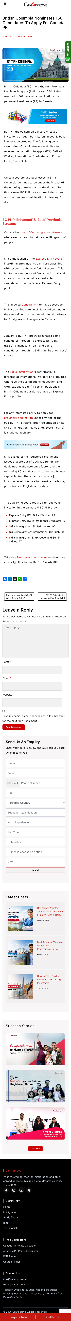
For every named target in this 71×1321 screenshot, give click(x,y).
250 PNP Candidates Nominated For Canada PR (52, 596)
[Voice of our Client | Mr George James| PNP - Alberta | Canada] (35, 1123)
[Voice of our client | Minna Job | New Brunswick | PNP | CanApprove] (35, 1086)
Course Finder (11, 1261)
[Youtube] (21, 1190)
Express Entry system (50, 258)
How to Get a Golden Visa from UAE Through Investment (49, 979)
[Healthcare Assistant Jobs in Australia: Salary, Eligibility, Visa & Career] (20, 918)
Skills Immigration (22, 371)
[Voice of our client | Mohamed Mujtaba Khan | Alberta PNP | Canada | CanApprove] (35, 1049)
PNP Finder (10, 1256)
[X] (29, 1190)
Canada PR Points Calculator (20, 1245)
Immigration (10, 1212)
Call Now (52, 1317)
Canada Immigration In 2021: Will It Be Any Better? (19, 596)
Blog (6, 1222)
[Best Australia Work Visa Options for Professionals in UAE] (20, 952)
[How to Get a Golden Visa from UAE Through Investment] (20, 986)
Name (7, 661)
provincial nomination (18, 417)
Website (7, 694)
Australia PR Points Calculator (20, 1251)
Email (6, 678)
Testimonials (10, 1228)
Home (6, 1206)
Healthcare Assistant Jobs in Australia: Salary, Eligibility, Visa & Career (50, 911)
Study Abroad (11, 1217)
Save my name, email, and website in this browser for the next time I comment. (33, 718)
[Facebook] (6, 1190)
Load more (35, 1148)
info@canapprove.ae (15, 1279)
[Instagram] (14, 1190)
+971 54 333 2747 (14, 1284)
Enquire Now (18, 1317)
